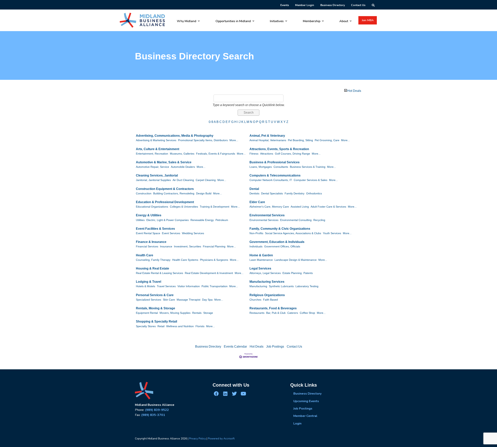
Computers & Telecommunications (275, 175)
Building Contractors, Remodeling (173, 193)
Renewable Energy (202, 220)
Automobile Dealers (183, 166)
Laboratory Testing (306, 286)
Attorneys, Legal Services (265, 273)
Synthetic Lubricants (281, 286)
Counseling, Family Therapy (153, 259)
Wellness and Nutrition (180, 326)
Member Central (305, 416)
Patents (308, 273)
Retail (160, 326)
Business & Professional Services (274, 162)
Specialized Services (148, 299)
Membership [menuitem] (311, 21)
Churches (255, 299)
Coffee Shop (307, 312)
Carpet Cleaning (206, 180)
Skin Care (169, 299)
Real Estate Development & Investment (209, 273)
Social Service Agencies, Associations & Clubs (293, 233)
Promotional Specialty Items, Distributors (203, 140)
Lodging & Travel (148, 281)
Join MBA (368, 20)
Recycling (319, 220)
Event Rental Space (148, 233)
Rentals (197, 312)
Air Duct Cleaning (183, 180)
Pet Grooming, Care (327, 140)
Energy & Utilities (148, 215)
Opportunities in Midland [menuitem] (233, 21)
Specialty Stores (146, 326)
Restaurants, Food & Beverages (273, 308)
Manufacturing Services (266, 281)
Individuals (255, 246)
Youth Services (332, 233)
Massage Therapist (188, 299)
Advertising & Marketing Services (156, 140)
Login (297, 423)
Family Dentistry (294, 193)
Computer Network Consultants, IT (270, 180)
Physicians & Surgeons (214, 259)
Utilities (140, 220)
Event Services (171, 233)
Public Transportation (215, 286)
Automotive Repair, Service (152, 166)
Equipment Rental (147, 312)
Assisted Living (300, 206)
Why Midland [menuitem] (186, 21)
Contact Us (294, 346)
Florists (199, 326)
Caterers (292, 312)
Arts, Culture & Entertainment (157, 149)
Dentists (254, 193)
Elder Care (257, 202)
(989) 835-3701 (153, 415)
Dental (254, 188)
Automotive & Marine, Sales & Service (163, 162)
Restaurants (256, 312)
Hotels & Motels (145, 286)
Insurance (166, 246)
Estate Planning (292, 273)
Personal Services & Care (155, 295)
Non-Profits (256, 233)
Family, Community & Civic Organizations (279, 228)
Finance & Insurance (151, 242)
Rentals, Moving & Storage (155, 308)
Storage (208, 312)
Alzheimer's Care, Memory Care (269, 206)
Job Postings (275, 346)
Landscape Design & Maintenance (296, 259)
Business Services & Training (307, 166)
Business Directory (208, 346)
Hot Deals (354, 90)
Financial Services (147, 246)
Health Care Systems (185, 259)
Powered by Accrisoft (221, 438)
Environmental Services (267, 215)
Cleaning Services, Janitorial (157, 175)
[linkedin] (225, 393)
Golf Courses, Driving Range (292, 153)
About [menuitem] (343, 21)
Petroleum (221, 220)
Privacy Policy (197, 438)
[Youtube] (243, 393)
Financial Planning (214, 246)
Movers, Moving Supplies (175, 312)
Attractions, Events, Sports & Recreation (279, 149)
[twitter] (234, 393)
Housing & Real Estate (152, 268)
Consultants (281, 166)
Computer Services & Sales (310, 180)
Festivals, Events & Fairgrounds (215, 153)
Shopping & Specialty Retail (156, 321)
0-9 (211, 121)
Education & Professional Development (165, 202)
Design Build (203, 193)
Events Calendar (235, 346)
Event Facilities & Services (155, 228)
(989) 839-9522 (157, 410)
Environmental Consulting (296, 220)
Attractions (266, 153)
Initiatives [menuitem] (277, 21)
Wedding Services (193, 233)
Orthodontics (314, 193)
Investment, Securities (187, 246)
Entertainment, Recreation (152, 153)
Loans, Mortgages (260, 166)
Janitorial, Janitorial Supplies (153, 180)
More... (233, 140)
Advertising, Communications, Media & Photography (174, 135)
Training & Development (214, 206)
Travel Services (166, 286)
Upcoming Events (306, 401)
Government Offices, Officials (282, 246)
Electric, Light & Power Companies (167, 220)
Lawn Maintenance (261, 259)
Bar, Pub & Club (276, 312)
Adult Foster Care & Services (328, 206)
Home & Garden (261, 255)
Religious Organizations (267, 295)
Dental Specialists (272, 193)
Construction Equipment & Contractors (165, 188)
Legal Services (260, 268)
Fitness (253, 153)
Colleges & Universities (184, 206)
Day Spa (207, 299)
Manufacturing (258, 286)
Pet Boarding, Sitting (300, 140)
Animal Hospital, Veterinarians (267, 140)
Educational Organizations (152, 206)
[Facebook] (216, 393)
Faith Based (270, 299)
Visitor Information (188, 286)
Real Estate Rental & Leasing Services (159, 273)
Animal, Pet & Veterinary (267, 135)
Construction (143, 193)
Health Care (144, 255)
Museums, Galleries (182, 153)
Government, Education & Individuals (276, 242)
